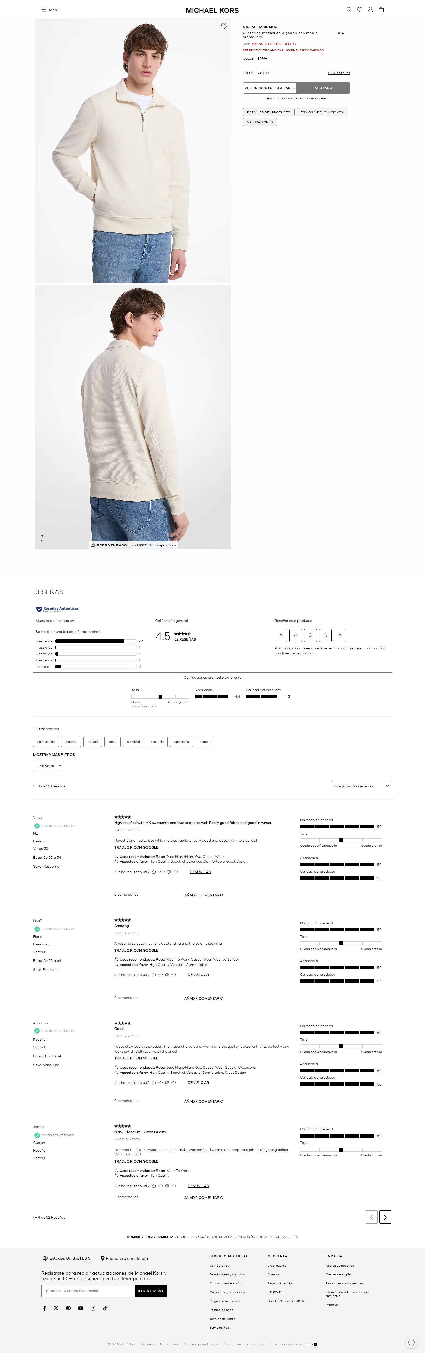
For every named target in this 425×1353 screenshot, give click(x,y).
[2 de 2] (42, 540)
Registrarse (151, 1290)
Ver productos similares (270, 88)
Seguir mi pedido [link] (280, 1283)
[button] (411, 1342)
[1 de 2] (42, 536)
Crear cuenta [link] (277, 1265)
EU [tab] (268, 72)
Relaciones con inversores (344, 1283)
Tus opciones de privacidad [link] (291, 1344)
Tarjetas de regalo (223, 1318)
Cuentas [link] (274, 1274)
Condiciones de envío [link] (225, 1283)
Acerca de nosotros (340, 1265)
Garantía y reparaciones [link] (227, 1292)
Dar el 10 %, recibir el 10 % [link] (286, 1301)
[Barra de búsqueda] (348, 9)
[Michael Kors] (212, 9)
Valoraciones (260, 122)
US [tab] (259, 72)
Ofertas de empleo (339, 1274)
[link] (43, 1308)
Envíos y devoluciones (322, 112)
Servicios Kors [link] (220, 1327)
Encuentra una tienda (126, 1258)
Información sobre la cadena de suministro (348, 1294)
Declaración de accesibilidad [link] (244, 1344)
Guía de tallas (339, 72)
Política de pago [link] (222, 1310)
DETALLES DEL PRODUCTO (268, 112)
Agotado (323, 88)
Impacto (332, 1304)
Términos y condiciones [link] (201, 1344)
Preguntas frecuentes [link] (225, 1301)
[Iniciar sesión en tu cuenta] (370, 9)
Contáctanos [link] (219, 1265)
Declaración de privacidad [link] (160, 1344)
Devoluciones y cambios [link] (227, 1274)
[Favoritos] (359, 9)
